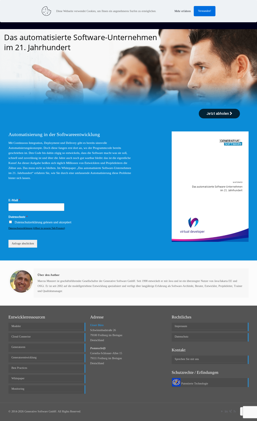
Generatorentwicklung (24, 357)
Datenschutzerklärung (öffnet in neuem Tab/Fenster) (36, 228)
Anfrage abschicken (23, 243)
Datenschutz (18, 217)
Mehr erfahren (182, 11)
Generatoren (18, 347)
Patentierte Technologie (194, 383)
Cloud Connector (21, 336)
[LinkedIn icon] (226, 411)
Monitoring (17, 388)
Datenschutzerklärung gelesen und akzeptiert (43, 222)
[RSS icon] (234, 411)
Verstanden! (204, 10)
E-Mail (14, 200)
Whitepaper (17, 378)
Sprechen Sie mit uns (187, 359)
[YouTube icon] (221, 411)
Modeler (16, 326)
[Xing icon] (230, 411)
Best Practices (19, 367)
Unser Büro (97, 325)
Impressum (181, 326)
